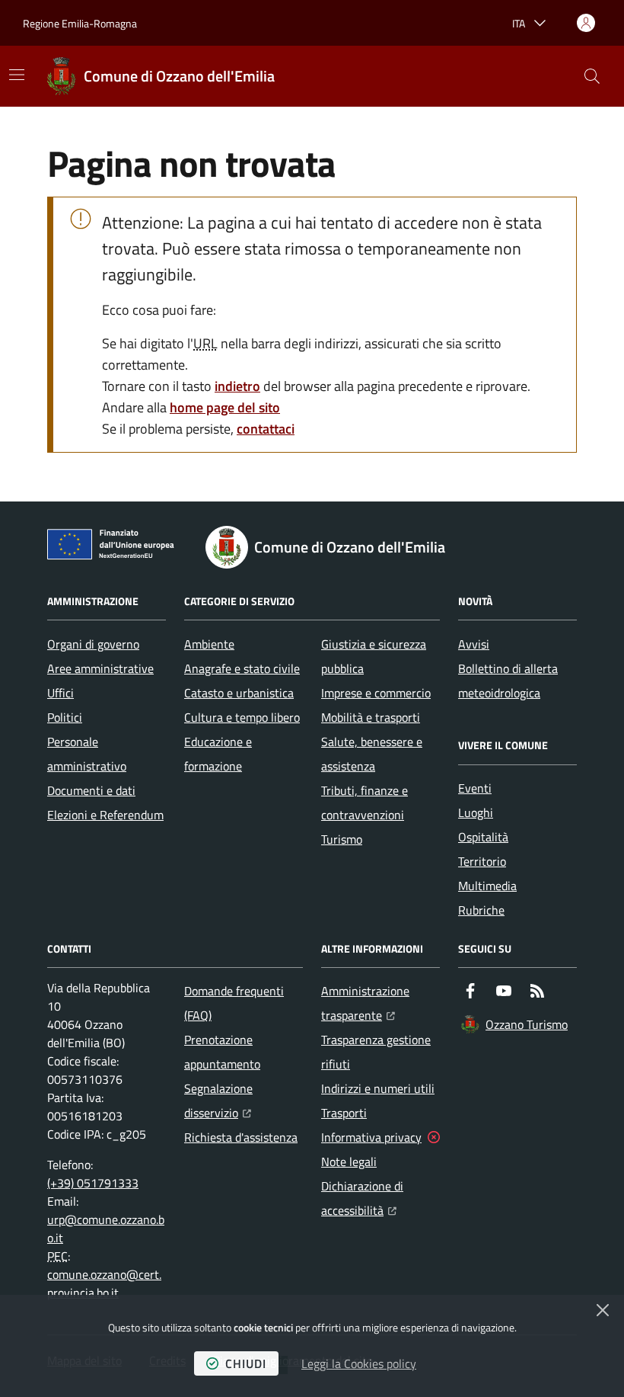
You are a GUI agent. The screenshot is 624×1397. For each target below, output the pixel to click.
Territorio (482, 861)
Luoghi (475, 812)
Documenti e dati (91, 790)
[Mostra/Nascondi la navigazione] (17, 75)
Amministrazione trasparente (380, 1003)
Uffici (60, 693)
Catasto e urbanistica (239, 693)
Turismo (341, 839)
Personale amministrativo (86, 753)
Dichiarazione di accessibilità (380, 1198)
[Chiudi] (603, 1310)
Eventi (475, 788)
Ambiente (209, 644)
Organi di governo (93, 644)
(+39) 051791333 (92, 1183)
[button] (592, 76)
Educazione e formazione (218, 753)
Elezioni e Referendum (105, 815)
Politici (64, 717)
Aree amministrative (100, 668)
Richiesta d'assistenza (241, 1137)
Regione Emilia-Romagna (80, 23)
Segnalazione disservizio (243, 1100)
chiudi (245, 1363)
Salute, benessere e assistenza (371, 753)
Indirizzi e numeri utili (378, 1088)
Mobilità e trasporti (370, 717)
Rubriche (481, 910)
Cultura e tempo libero (242, 717)
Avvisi (473, 644)
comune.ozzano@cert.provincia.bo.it (104, 1283)
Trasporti (344, 1113)
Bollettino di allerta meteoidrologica (508, 680)
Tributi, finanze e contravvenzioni (364, 802)
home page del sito (225, 407)
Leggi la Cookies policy (358, 1363)
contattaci (265, 428)
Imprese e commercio (376, 693)
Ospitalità (483, 837)
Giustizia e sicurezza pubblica (373, 656)
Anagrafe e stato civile (242, 668)
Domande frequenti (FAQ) (234, 1003)
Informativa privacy (371, 1137)
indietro (237, 386)
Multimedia (487, 885)
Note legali (349, 1161)
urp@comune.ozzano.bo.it (105, 1228)
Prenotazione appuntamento (222, 1051)
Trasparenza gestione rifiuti (376, 1051)
